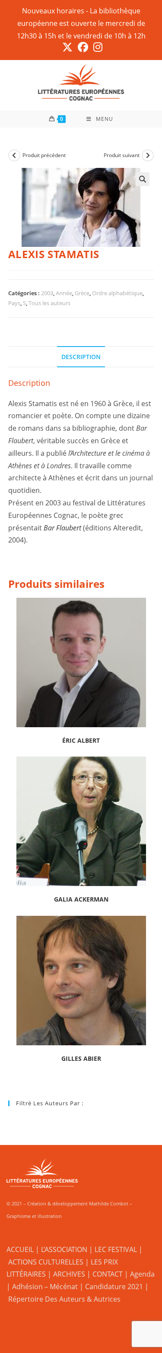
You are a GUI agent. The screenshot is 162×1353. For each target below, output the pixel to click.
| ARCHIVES (67, 1274)
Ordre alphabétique (117, 293)
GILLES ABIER (81, 1058)
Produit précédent (44, 155)
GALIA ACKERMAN (81, 899)
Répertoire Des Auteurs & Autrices (64, 1299)
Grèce (82, 293)
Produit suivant (122, 155)
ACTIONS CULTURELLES (45, 1262)
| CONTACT (105, 1274)
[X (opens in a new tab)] (67, 47)
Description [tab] (81, 357)
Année (64, 293)
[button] (142, 179)
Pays (14, 303)
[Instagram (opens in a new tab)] (96, 47)
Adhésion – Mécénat (45, 1286)
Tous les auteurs (49, 303)
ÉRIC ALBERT (81, 740)
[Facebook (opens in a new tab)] (83, 47)
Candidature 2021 (114, 1286)
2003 (47, 293)
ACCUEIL (20, 1249)
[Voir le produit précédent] (14, 155)
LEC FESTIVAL (116, 1249)
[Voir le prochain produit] (148, 155)
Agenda (142, 1274)
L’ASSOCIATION (64, 1249)
